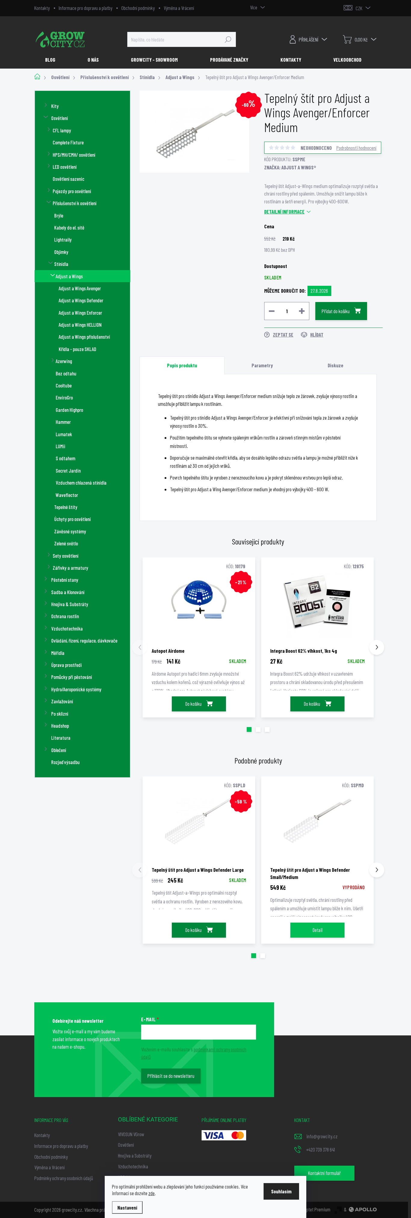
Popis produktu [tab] (182, 365)
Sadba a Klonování (67, 592)
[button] (249, 729)
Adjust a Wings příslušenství (84, 337)
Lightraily (63, 239)
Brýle (58, 215)
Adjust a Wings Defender (81, 300)
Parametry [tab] (262, 365)
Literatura (60, 738)
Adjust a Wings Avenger (80, 288)
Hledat (228, 39)
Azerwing (64, 361)
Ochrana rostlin (65, 616)
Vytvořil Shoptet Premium (308, 1209)
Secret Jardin (68, 470)
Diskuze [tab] (335, 365)
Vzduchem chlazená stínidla (81, 482)
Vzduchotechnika (67, 628)
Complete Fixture (68, 142)
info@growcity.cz (322, 1136)
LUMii (60, 446)
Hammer (63, 422)
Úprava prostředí (66, 665)
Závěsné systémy (70, 531)
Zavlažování (62, 701)
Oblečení (58, 750)
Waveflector (67, 495)
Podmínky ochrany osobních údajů (63, 1178)
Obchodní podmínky (138, 8)
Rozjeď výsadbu (65, 762)
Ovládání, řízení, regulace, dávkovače (84, 640)
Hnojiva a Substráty (134, 1155)
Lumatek (64, 434)
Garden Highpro (69, 410)
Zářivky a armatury (70, 568)
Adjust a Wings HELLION (80, 325)
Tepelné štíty (65, 507)
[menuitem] (52, 60)
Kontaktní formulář (324, 1173)
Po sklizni (59, 714)
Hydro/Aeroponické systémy (76, 689)
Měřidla (57, 653)
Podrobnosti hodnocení (356, 148)
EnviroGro (64, 397)
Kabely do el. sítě (69, 227)
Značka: (290, 167)
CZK (359, 8)
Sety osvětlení (65, 556)
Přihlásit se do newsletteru (170, 1076)
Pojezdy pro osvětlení (72, 191)
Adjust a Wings (69, 276)
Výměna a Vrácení (179, 8)
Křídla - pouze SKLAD (77, 349)
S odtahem (65, 458)
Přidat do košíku (336, 311)
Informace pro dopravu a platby (85, 8)
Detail (318, 930)
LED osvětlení (64, 167)
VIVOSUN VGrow (131, 1134)
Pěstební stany (64, 580)
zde (151, 1193)
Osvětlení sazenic (68, 179)
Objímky (61, 252)
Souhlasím (281, 1191)
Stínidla (61, 264)
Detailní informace (284, 211)
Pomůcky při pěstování (71, 677)
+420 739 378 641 (320, 1149)
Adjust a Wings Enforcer (80, 313)
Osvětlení (59, 118)
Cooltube (64, 385)
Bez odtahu (66, 373)
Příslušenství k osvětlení (74, 203)
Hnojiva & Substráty (69, 604)
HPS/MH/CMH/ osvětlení (74, 155)
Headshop (60, 726)
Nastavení (127, 1207)
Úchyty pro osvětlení (72, 519)
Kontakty (42, 8)
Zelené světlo (66, 543)
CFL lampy (62, 130)
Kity (55, 106)
